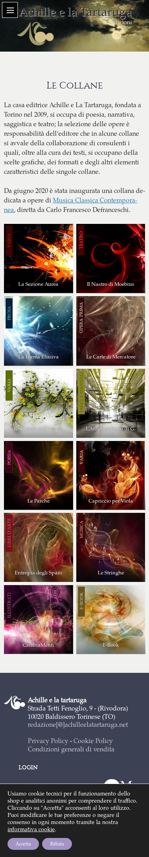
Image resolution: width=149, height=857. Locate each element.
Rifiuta (57, 843)
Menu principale (10, 10)
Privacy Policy (48, 740)
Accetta (23, 843)
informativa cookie (31, 829)
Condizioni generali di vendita (71, 748)
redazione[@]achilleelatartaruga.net (78, 724)
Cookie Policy (93, 740)
